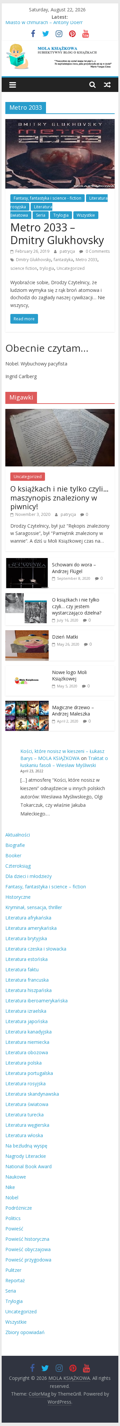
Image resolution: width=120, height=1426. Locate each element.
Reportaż (15, 1280)
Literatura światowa (26, 1104)
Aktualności (17, 835)
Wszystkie (86, 215)
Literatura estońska (26, 959)
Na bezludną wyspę (26, 1145)
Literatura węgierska (27, 1125)
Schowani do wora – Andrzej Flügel (74, 567)
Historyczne (18, 897)
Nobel (11, 1197)
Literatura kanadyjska (28, 1031)
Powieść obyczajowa (28, 1249)
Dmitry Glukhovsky (33, 259)
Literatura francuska (27, 980)
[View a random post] (107, 85)
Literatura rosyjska (25, 1083)
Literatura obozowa (26, 1052)
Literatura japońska (26, 1021)
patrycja (68, 251)
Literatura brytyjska (26, 938)
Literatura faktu (22, 969)
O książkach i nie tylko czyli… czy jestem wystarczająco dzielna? (76, 606)
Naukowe (15, 1177)
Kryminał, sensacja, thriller (33, 907)
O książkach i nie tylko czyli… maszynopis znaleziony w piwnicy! (59, 497)
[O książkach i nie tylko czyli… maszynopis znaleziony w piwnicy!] (60, 412)
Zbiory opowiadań (25, 1332)
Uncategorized (71, 268)
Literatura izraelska (25, 1011)
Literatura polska (23, 1063)
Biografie (15, 845)
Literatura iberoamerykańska (36, 1000)
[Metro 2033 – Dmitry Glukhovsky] (60, 123)
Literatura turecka (24, 1114)
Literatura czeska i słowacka (35, 949)
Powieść (14, 1228)
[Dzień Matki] (27, 634)
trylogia (47, 268)
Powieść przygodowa (28, 1259)
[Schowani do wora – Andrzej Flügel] (27, 561)
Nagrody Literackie (25, 1156)
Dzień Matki (65, 637)
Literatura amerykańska (31, 928)
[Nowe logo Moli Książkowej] (27, 669)
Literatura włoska (24, 1135)
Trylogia (61, 215)
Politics (13, 1218)
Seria (40, 215)
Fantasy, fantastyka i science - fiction (47, 198)
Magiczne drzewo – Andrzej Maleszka (73, 710)
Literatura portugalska (29, 1073)
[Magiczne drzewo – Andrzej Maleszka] (27, 704)
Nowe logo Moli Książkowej (69, 675)
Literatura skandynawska (32, 1094)
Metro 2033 (86, 259)
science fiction (23, 268)
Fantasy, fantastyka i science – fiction (45, 886)
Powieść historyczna (27, 1239)
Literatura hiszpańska (28, 990)
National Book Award (28, 1166)
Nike (10, 1187)
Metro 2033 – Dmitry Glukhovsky (57, 233)
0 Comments (97, 251)
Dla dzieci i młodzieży (28, 876)
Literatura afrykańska (28, 917)
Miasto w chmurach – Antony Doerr (44, 24)
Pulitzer (13, 1270)
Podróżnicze (18, 1208)
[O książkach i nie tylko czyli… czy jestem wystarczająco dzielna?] (27, 596)
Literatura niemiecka (27, 1042)
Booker (13, 855)
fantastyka (63, 259)
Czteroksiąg (18, 866)
